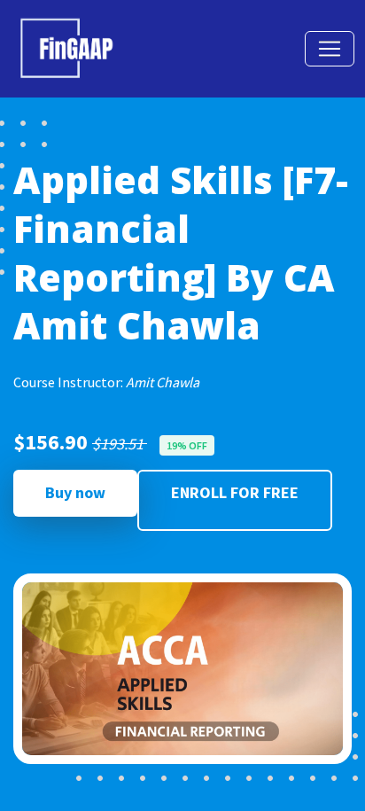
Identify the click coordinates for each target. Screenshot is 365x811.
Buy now (75, 492)
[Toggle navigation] (329, 48)
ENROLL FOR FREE (235, 492)
